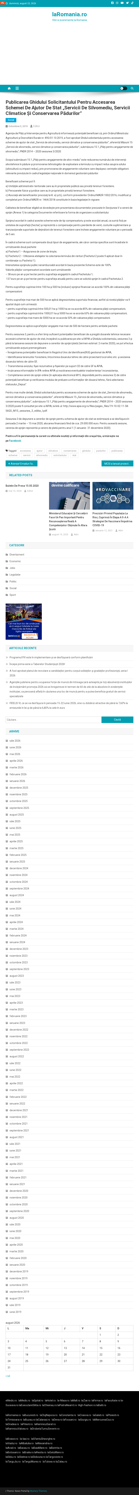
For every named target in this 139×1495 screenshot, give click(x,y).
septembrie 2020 (19, 1211)
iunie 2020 (15, 1231)
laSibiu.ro (11, 1456)
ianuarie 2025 (17, 861)
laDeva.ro (57, 1419)
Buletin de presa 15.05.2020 (22, 485)
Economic (15, 561)
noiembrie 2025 (19, 794)
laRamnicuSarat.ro (45, 1424)
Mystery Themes (38, 1491)
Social (11, 120)
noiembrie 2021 (19, 1117)
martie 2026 (17, 767)
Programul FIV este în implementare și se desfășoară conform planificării (51, 657)
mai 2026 (15, 754)
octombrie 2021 (19, 1123)
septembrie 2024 (19, 888)
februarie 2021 (18, 1177)
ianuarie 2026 (17, 781)
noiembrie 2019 (19, 1278)
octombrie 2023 (19, 962)
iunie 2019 (15, 1311)
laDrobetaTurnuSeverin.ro (45, 1428)
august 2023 (17, 975)
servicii (26, 455)
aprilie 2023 (16, 1002)
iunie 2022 (15, 1070)
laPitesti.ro (27, 1424)
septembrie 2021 (19, 1130)
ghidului (86, 450)
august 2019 (17, 1298)
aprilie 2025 (16, 841)
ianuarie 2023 (17, 1023)
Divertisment (17, 554)
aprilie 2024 (16, 922)
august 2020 (17, 1217)
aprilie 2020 (16, 1244)
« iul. (8, 1375)
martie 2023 (17, 1009)
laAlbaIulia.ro (26, 1443)
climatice (53, 450)
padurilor (101, 450)
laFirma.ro (97, 1400)
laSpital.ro (37, 1400)
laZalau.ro (61, 1461)
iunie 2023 (15, 989)
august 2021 (17, 1137)
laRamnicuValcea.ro (17, 1428)
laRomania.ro (69, 14)
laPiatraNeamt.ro (67, 1405)
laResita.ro (40, 1452)
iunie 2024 (15, 908)
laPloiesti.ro (112, 1415)
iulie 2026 (15, 740)
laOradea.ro (12, 1424)
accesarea (25, 450)
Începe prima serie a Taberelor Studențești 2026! (37, 664)
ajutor (40, 450)
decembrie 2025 (19, 787)
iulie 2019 (15, 1305)
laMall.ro (75, 1400)
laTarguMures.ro (31, 1461)
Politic (13, 581)
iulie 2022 (15, 1063)
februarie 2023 (18, 1016)
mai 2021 (15, 1157)
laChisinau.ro (49, 1405)
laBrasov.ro (12, 1438)
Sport (13, 594)
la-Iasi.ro (25, 1438)
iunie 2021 (15, 1150)
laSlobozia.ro (38, 1456)
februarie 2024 (18, 935)
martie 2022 (17, 1090)
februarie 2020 (18, 1258)
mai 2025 (15, 834)
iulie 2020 (15, 1224)
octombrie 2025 (19, 801)
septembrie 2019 (19, 1291)
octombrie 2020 (19, 1204)
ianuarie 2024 (17, 942)
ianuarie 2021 (17, 1184)
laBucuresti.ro (30, 1415)
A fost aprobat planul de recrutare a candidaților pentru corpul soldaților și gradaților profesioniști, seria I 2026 (69, 673)
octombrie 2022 (19, 1043)
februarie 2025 (18, 854)
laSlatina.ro (23, 1456)
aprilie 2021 (16, 1163)
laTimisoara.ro (14, 1419)
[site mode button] (123, 88)
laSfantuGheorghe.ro (43, 1438)
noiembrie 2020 (19, 1197)
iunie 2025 (15, 828)
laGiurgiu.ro (85, 1419)
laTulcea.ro (49, 1461)
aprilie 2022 (16, 1083)
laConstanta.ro (67, 1415)
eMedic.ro (11, 1400)
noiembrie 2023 (19, 955)
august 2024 (17, 895)
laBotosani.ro (13, 1452)
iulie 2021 (15, 1143)
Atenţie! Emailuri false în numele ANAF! (24, 463)
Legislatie (15, 574)
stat (74, 455)
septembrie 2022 (19, 1049)
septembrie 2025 (19, 808)
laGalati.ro (98, 1415)
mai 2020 (15, 1238)
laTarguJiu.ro (14, 1461)
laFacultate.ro (113, 1400)
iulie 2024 (15, 901)
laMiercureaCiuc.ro (103, 1419)
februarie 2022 (18, 1096)
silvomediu (42, 455)
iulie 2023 (15, 982)
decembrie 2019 (19, 1271)
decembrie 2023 (19, 948)
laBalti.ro (101, 1405)
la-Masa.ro (63, 1400)
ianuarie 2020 (17, 1264)
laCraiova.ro (84, 1415)
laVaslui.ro (12, 1443)
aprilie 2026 (16, 760)
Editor (36, 126)
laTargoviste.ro (54, 1456)
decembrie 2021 (19, 1110)
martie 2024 (17, 928)
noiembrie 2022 (19, 1036)
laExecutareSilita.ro (30, 1405)
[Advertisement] (69, 57)
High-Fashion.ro (87, 1405)
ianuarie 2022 (17, 1103)
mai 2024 (15, 915)
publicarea (117, 450)
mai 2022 (15, 1076)
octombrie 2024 (19, 881)
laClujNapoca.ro (49, 1415)
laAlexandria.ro (43, 1443)
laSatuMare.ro (55, 1452)
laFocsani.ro (70, 1419)
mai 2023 (15, 996)
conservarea (70, 450)
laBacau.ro (24, 1447)
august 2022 (17, 1056)
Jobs (12, 568)
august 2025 (17, 814)
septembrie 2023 (19, 969)
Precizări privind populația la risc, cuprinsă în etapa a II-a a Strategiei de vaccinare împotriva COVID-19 (112, 519)
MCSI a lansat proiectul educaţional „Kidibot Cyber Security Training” (119, 463)
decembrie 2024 (19, 868)
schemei (13, 455)
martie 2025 (17, 848)
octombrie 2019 (19, 1285)
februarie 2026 (18, 774)
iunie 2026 (15, 747)
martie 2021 (17, 1170)
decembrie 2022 (19, 1029)
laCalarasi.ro (43, 1419)
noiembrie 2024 (19, 875)
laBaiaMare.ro (39, 1447)
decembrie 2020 (19, 1190)
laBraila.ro (28, 1452)
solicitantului (60, 455)
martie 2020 (17, 1251)
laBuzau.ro (29, 1419)
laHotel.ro (50, 1400)
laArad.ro (11, 1447)
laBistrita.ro (55, 1447)
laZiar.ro (85, 1400)
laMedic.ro (24, 1400)
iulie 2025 (15, 821)
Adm (76, 534)
